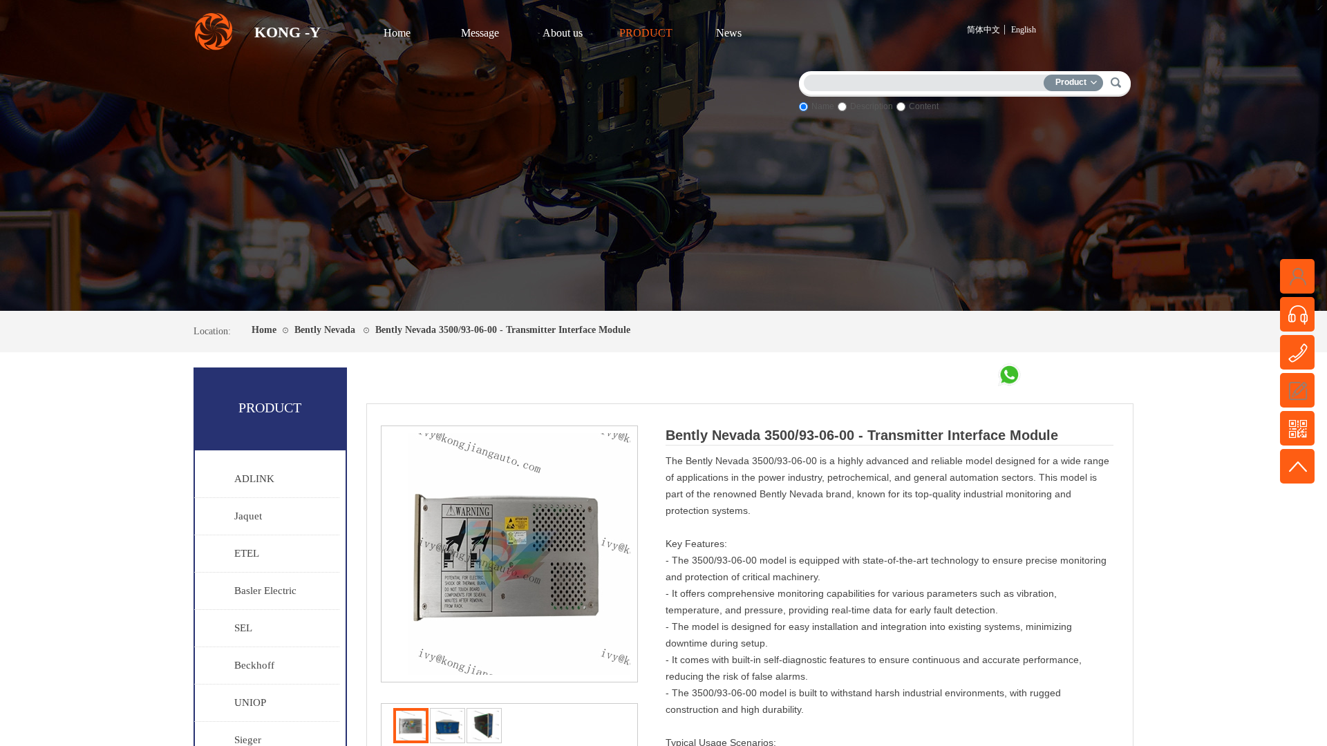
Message (480, 33)
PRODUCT (645, 33)
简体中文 (983, 30)
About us (563, 33)
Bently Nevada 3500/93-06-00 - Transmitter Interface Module (502, 330)
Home (397, 33)
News (729, 33)
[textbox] (927, 80)
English (1023, 30)
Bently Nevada (324, 330)
